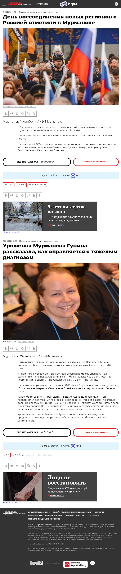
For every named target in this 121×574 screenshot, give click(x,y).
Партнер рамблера (53, 563)
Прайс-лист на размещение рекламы (45, 516)
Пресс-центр (93, 516)
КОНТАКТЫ (99, 512)
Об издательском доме (39, 512)
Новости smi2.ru (12, 232)
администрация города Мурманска (19, 107)
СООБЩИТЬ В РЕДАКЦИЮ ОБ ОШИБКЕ (44, 519)
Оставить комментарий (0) (96, 162)
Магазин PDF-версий (75, 516)
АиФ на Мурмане (26, 341)
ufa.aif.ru (69, 379)
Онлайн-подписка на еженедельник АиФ (72, 512)
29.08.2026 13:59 (10, 241)
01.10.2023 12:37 (9, 12)
